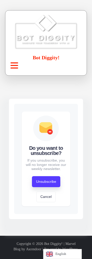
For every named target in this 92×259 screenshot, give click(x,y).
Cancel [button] (46, 197)
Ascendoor (33, 249)
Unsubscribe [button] (46, 181)
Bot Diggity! (46, 57)
